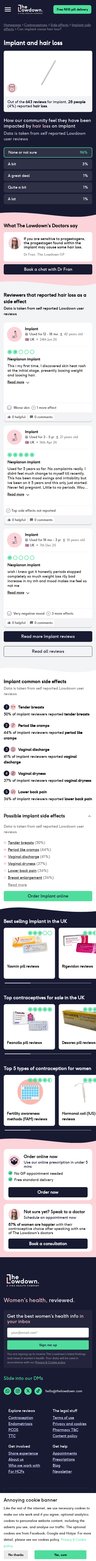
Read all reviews (48, 651)
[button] (48, 816)
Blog (56, 1465)
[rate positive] (9, 417)
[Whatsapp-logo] (7, 1391)
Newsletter (62, 1471)
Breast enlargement (25, 877)
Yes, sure (60, 1555)
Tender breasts (21, 842)
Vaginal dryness (21, 863)
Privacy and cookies (69, 1423)
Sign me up (48, 1345)
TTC (12, 1435)
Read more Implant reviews (48, 636)
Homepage (12, 25)
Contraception (20, 1417)
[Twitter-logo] (28, 1391)
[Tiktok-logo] (38, 1391)
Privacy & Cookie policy (50, 1362)
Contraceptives (35, 25)
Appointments (65, 1453)
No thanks (16, 1555)
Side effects (60, 25)
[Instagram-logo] (17, 1391)
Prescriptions (64, 1459)
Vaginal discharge (23, 856)
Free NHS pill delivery (72, 9)
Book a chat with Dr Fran (48, 269)
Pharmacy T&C (65, 1429)
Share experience (23, 1453)
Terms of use (63, 1417)
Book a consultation (48, 1243)
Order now (48, 1192)
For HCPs (16, 1471)
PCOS (13, 1429)
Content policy (65, 1435)
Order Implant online (48, 896)
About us (16, 1459)
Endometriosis (20, 1423)
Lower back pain (22, 870)
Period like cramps (23, 849)
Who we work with (24, 1465)
